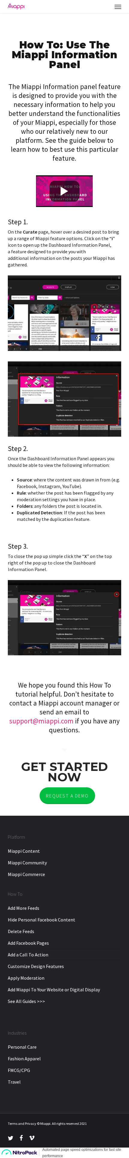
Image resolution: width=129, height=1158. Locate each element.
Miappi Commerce (26, 874)
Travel (14, 1082)
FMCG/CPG (19, 1070)
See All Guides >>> (26, 1001)
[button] (118, 7)
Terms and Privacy (22, 1123)
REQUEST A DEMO (67, 796)
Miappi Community (27, 863)
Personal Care (22, 1047)
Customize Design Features (36, 966)
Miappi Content (24, 851)
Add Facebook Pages (28, 943)
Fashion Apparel (24, 1059)
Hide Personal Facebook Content (41, 920)
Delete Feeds (21, 931)
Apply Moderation (26, 978)
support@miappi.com (41, 721)
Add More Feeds (23, 908)
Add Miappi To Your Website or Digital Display (54, 990)
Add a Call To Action (28, 955)
